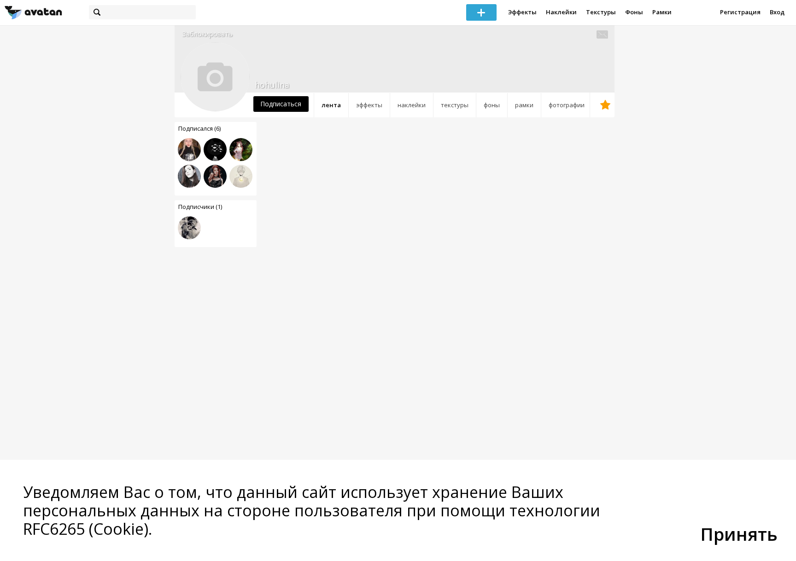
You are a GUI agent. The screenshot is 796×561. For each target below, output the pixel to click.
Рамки (662, 12)
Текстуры (601, 12)
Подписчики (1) (200, 206)
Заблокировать (207, 33)
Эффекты (522, 12)
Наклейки (561, 12)
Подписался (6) (199, 128)
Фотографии (567, 105)
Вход (777, 12)
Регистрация (740, 12)
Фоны (634, 12)
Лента (331, 105)
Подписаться (280, 103)
